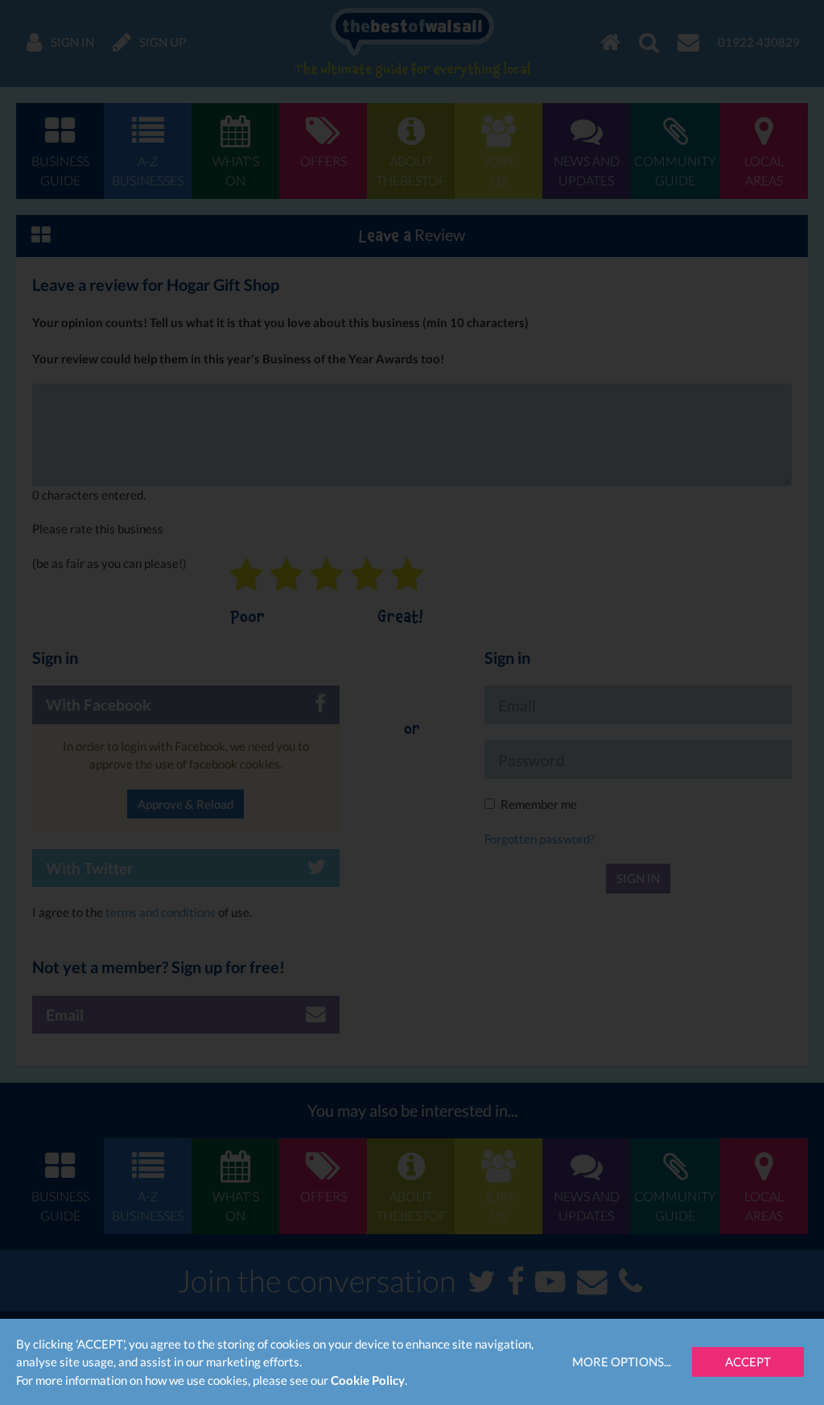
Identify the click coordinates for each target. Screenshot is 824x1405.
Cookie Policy (368, 1380)
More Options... (621, 1361)
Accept (748, 1361)
